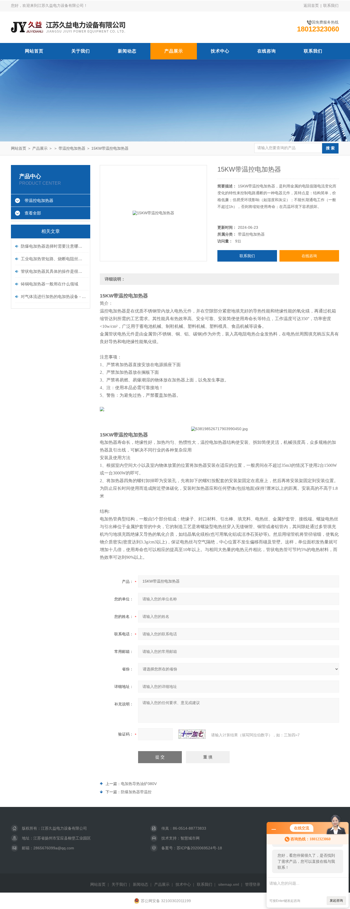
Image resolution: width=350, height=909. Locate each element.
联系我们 (331, 5)
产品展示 (173, 51)
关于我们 (80, 51)
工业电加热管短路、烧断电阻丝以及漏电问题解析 (53, 258)
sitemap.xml (228, 884)
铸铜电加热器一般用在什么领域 (49, 284)
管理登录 (252, 884)
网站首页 (34, 51)
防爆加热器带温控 (136, 792)
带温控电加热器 (72, 148)
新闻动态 (127, 51)
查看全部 (33, 213)
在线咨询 (266, 51)
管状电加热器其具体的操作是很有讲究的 (53, 271)
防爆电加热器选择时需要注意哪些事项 (53, 246)
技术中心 (220, 51)
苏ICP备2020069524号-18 (199, 848)
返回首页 (311, 5)
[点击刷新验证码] (192, 734)
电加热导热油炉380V (139, 783)
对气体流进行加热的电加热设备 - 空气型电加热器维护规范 (53, 296)
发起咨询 (336, 900)
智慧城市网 (190, 838)
